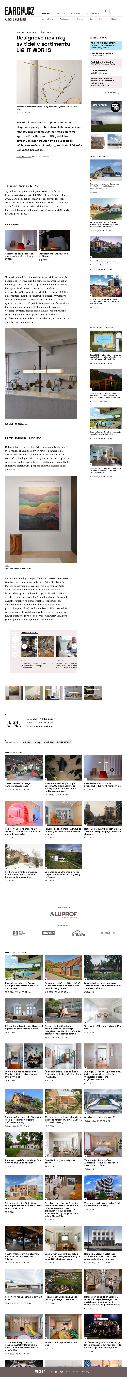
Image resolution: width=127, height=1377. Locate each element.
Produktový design (39, 32)
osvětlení (49, 742)
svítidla (27, 742)
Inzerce (76, 1372)
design (37, 742)
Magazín (46, 13)
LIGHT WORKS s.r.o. (24, 157)
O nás (68, 1372)
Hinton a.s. (29, 632)
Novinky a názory (97, 19)
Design (80, 19)
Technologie (65, 19)
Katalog (61, 13)
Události (114, 19)
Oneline (9, 582)
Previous (24, 646)
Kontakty (85, 1372)
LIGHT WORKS (64, 742)
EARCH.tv (75, 13)
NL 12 (59, 210)
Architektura (47, 19)
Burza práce (92, 13)
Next (74, 646)
